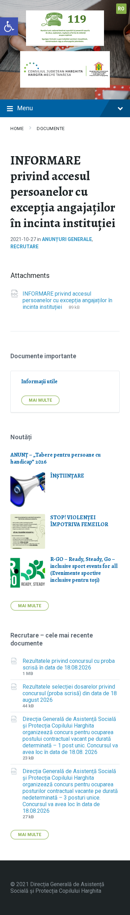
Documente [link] (51, 128)
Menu (25, 108)
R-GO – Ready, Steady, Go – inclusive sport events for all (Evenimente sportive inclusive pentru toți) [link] (84, 569)
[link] (9, 26)
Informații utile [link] (39, 381)
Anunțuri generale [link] (67, 239)
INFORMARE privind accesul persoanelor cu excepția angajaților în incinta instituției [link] (67, 300)
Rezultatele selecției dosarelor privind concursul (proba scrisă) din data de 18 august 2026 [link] (70, 693)
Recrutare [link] (24, 246)
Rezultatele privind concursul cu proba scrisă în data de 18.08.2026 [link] (69, 664)
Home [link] (17, 128)
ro (121, 8)
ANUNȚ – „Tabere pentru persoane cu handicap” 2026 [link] (55, 458)
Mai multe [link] (40, 400)
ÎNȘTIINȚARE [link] (67, 476)
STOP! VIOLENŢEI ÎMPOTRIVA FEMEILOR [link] (79, 521)
